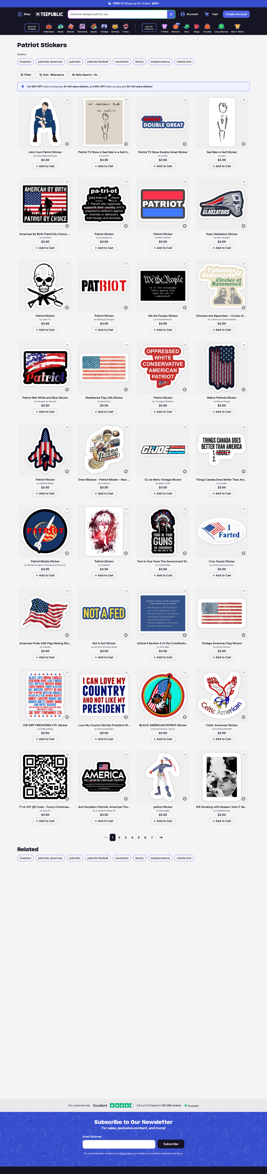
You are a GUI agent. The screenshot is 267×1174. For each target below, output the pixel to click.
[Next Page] (161, 837)
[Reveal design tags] (67, 144)
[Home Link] (49, 14)
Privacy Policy (126, 1153)
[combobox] (117, 14)
